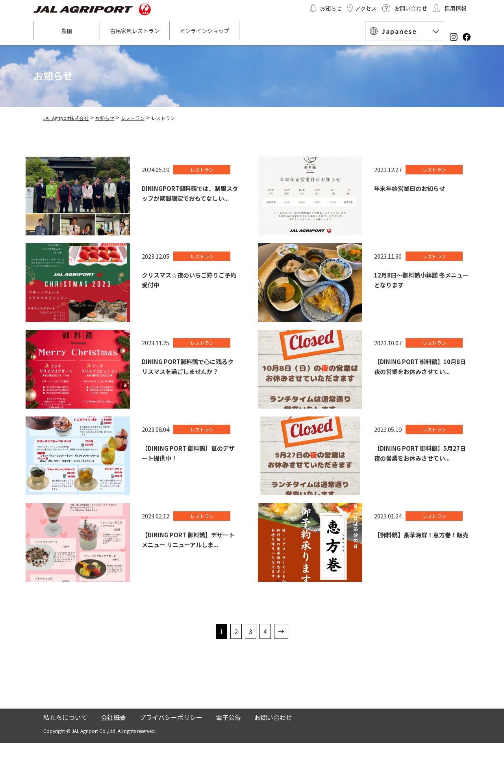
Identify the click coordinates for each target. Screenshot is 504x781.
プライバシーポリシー (170, 717)
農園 (66, 31)
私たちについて (65, 717)
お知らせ (331, 8)
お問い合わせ (410, 8)
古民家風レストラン (134, 31)
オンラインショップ (204, 31)
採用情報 (456, 8)
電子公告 (228, 717)
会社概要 (113, 717)
